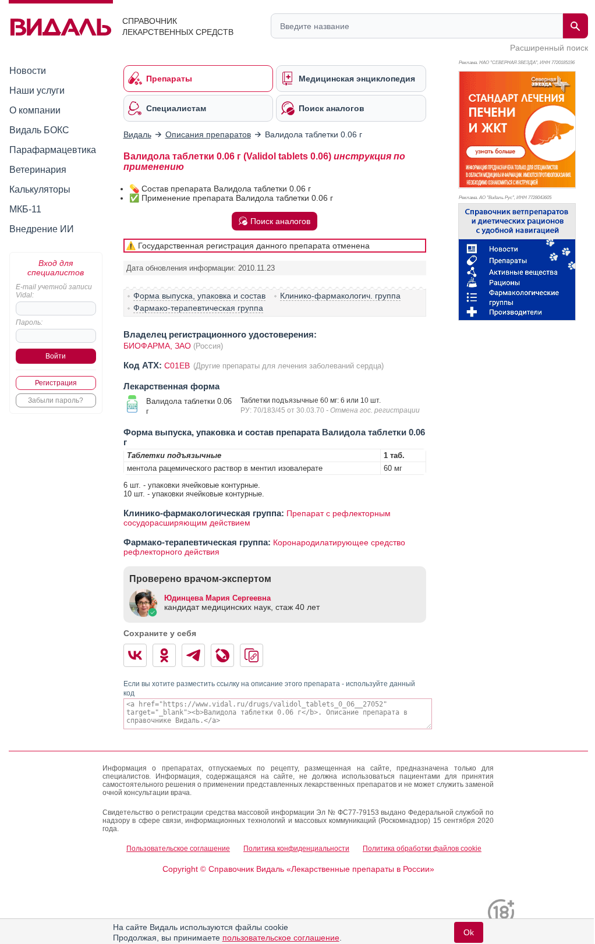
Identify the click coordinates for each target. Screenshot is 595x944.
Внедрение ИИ (41, 229)
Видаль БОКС (39, 130)
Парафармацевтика (52, 150)
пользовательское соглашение (280, 937)
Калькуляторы (39, 189)
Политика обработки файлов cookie (422, 848)
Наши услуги (37, 90)
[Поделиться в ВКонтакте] (135, 655)
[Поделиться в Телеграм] (193, 655)
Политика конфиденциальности (296, 848)
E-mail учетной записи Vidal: (54, 291)
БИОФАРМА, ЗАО (157, 345)
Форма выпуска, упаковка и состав (199, 295)
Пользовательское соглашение (178, 848)
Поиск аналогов (280, 221)
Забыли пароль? (55, 400)
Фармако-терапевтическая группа (198, 308)
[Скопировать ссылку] (251, 655)
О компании (35, 110)
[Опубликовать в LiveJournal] (222, 655)
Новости (27, 71)
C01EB (178, 365)
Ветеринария (37, 170)
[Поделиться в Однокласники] (164, 655)
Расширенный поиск (549, 47)
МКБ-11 (25, 209)
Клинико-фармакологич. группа (340, 295)
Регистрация (56, 383)
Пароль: (29, 322)
